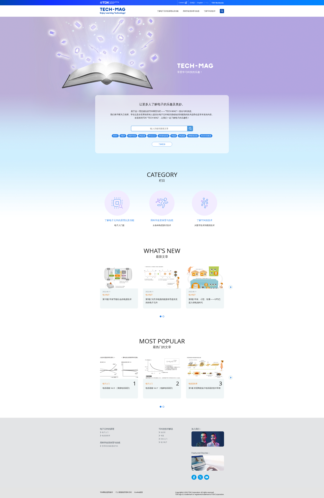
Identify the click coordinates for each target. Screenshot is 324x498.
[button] (230, 287)
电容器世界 (193, 383)
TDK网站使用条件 (106, 492)
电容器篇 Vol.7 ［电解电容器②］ (160, 388)
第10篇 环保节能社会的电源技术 (117, 299)
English (200, 3)
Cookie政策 (138, 492)
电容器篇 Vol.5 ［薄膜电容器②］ (117, 388)
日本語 (192, 3)
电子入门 (106, 383)
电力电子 (106, 295)
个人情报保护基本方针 (123, 492)
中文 (207, 3)
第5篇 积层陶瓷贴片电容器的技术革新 (205, 388)
